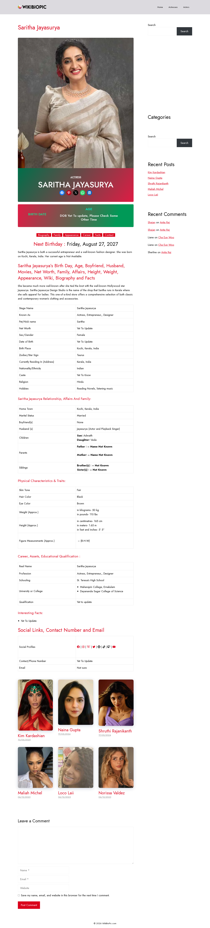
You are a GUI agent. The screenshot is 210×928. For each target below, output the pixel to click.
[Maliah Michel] (35, 786)
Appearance (72, 235)
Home (160, 7)
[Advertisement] (170, 82)
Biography (43, 235)
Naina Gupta (69, 730)
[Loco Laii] (75, 786)
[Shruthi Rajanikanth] (116, 724)
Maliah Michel (30, 793)
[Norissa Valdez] (116, 786)
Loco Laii (66, 793)
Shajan (151, 222)
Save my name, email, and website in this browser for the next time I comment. (65, 895)
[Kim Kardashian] (35, 728)
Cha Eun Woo (166, 237)
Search (152, 25)
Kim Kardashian (31, 736)
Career (87, 235)
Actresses (173, 7)
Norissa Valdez (112, 793)
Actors (186, 7)
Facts (98, 235)
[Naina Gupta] (75, 723)
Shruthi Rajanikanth (115, 731)
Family (57, 235)
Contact (109, 235)
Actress (75, 177)
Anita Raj (165, 222)
